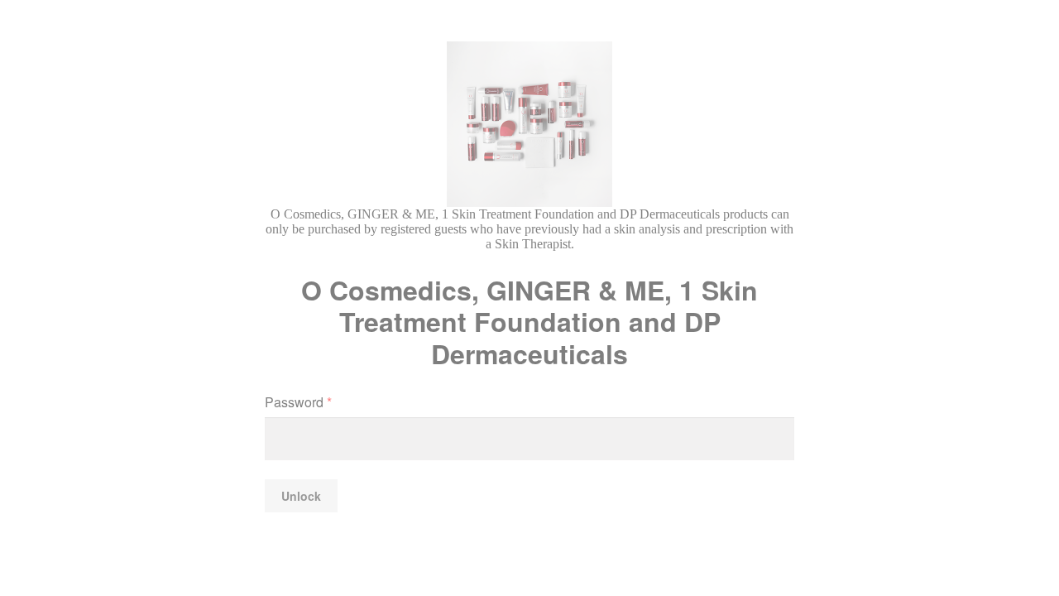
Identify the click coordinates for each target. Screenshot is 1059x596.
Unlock (301, 496)
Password (298, 401)
